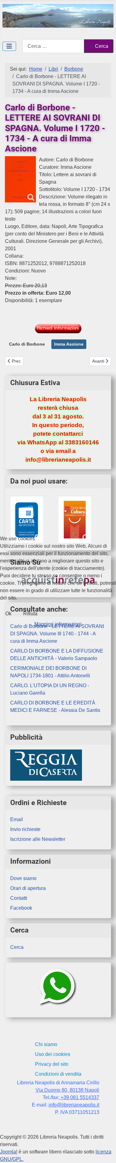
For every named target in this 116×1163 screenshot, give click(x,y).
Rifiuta (30, 613)
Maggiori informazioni (58, 624)
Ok (8, 613)
